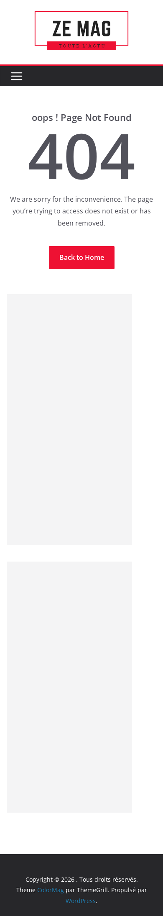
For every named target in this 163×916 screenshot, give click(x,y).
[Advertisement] (69, 419)
